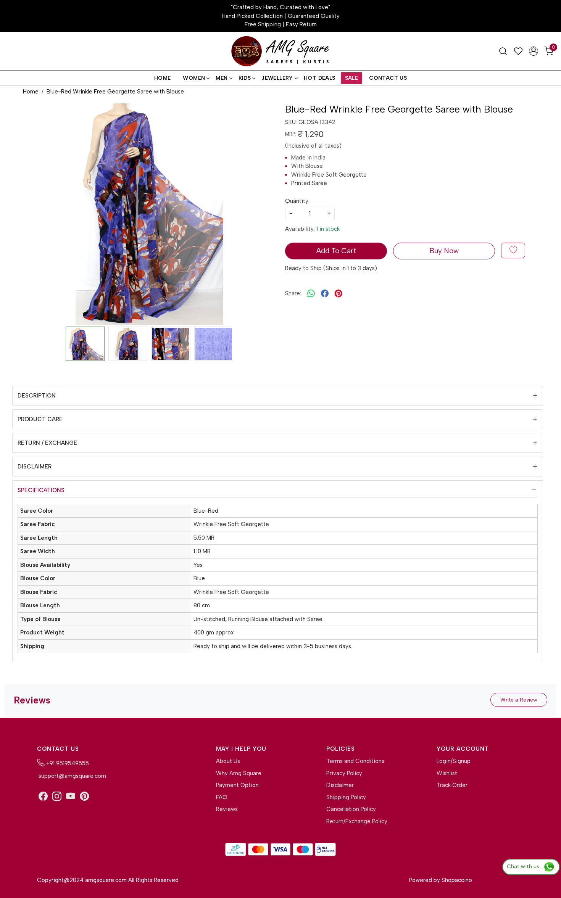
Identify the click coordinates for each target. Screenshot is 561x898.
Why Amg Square (238, 773)
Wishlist (447, 773)
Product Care (40, 419)
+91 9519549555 (67, 763)
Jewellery (277, 78)
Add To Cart (336, 250)
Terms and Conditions (355, 761)
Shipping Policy (346, 797)
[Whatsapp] (311, 294)
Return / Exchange (47, 442)
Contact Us (388, 78)
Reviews (227, 809)
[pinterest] (338, 294)
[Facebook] (43, 796)
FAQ (221, 797)
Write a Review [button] (518, 700)
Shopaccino (457, 880)
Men (221, 78)
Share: (293, 293)
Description (37, 395)
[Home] (280, 51)
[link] (503, 51)
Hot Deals (319, 78)
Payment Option (237, 785)
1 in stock (328, 228)
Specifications (41, 490)
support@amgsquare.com (71, 775)
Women (194, 78)
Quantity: (297, 201)
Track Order (452, 785)
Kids (245, 78)
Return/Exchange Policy (356, 821)
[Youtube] (70, 796)
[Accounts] (533, 51)
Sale (351, 78)
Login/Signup (454, 761)
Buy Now (444, 250)
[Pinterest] (84, 796)
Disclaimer (35, 466)
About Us (228, 761)
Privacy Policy (344, 773)
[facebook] (325, 294)
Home (162, 78)
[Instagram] (57, 796)
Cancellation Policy (351, 809)
